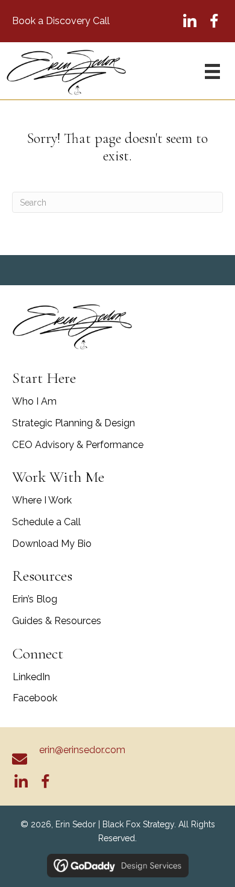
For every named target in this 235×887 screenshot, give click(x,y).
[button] (190, 21)
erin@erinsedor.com (82, 750)
